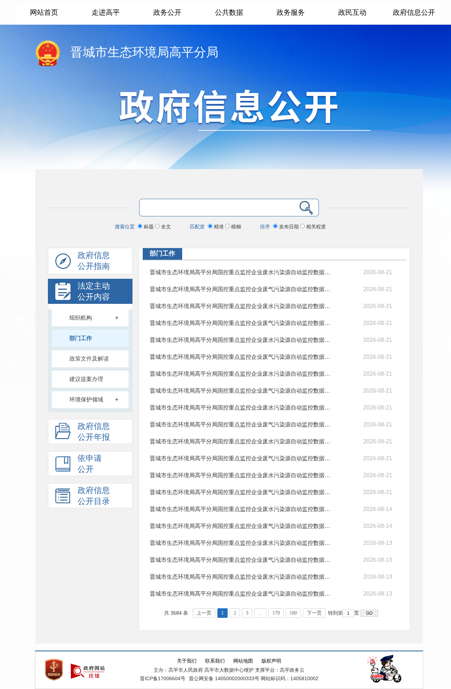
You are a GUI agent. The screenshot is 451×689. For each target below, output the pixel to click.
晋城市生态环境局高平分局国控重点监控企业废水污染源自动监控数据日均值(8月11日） (241, 577)
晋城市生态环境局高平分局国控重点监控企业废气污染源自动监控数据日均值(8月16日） (241, 424)
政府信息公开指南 (94, 261)
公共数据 (229, 12)
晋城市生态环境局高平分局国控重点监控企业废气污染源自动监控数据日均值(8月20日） (241, 289)
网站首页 (44, 12)
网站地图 (243, 661)
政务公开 (167, 12)
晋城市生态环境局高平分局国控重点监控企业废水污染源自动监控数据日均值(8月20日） (241, 272)
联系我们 (215, 661)
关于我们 (187, 661)
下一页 (314, 613)
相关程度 (315, 226)
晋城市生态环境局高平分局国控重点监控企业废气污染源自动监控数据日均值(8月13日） (241, 526)
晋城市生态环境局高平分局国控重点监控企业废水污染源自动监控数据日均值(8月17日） (241, 374)
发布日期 (289, 226)
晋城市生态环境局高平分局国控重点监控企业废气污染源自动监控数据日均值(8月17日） (241, 391)
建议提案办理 (86, 379)
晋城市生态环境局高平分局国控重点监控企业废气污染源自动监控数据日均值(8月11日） (241, 594)
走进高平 (106, 12)
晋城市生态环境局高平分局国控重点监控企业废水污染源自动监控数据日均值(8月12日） (241, 543)
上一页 (204, 613)
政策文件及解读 (89, 359)
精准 (218, 226)
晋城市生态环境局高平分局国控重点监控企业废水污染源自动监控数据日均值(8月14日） (241, 475)
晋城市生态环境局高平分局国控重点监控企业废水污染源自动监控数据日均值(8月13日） (241, 509)
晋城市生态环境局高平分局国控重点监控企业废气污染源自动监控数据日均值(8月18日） (241, 357)
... (260, 613)
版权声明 (271, 661)
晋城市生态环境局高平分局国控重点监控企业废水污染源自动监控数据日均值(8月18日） (241, 340)
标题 (148, 226)
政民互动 (352, 12)
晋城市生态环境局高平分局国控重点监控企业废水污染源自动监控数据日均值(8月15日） (241, 441)
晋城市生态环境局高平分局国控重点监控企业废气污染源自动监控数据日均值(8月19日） (241, 323)
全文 (165, 226)
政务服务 (291, 12)
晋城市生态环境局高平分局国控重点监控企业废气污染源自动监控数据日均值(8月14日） (241, 492)
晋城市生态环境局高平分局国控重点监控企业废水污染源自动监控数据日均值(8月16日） (241, 408)
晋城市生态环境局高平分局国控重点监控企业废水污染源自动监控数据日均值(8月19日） (241, 306)
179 (276, 613)
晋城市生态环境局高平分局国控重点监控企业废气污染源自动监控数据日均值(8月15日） (241, 458)
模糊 (235, 226)
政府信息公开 (414, 12)
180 (293, 613)
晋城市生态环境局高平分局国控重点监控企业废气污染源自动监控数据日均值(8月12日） (241, 560)
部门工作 (80, 338)
